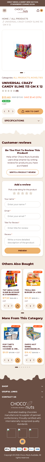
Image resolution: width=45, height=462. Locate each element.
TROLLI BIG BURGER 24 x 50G (33, 291)
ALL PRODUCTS (21, 78)
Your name (9, 199)
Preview (22, 251)
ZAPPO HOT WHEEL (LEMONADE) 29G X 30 (33, 347)
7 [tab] (29, 367)
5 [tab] (25, 367)
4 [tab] (23, 367)
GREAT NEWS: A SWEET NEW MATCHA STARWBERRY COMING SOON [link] (22, 3)
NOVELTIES (37, 78)
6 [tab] (27, 367)
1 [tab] (21, 72)
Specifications (14, 120)
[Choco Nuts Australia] (21, 10)
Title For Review (11, 223)
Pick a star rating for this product (22, 190)
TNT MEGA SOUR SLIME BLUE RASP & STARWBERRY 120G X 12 (11, 293)
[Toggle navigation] (4, 10)
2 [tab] (24, 72)
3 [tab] (21, 367)
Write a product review (23, 172)
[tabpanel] (22, 50)
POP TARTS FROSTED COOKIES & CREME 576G (11, 347)
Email (7, 211)
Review (8, 234)
